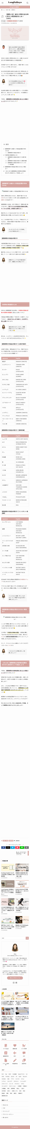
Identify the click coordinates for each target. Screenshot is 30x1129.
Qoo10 (12, 1076)
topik (20, 1076)
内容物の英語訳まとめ (11, 155)
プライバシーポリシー (8, 1114)
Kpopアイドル (21, 1074)
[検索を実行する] (27, 938)
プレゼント (17, 1083)
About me (5, 1105)
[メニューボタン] (2, 3)
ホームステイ (4, 1086)
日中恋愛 (4, 1090)
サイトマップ (6, 1111)
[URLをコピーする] (26, 847)
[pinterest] (16, 983)
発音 (24, 1090)
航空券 (3, 1093)
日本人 (8, 1090)
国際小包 (3, 200)
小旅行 (22, 1088)
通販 (7, 1093)
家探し (18, 1088)
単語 (8, 1088)
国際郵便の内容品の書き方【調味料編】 (17, 160)
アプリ (12, 1078)
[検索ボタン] (27, 3)
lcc (26, 1074)
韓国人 (15, 1093)
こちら (9, 645)
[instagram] (14, 983)
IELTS (10, 1074)
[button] (3, 847)
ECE (3, 1074)
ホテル (22, 1083)
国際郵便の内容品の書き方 (14, 152)
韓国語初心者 (4, 1095)
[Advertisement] (15, 122)
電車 (11, 1093)
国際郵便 (21, 21)
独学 (20, 1090)
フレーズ (11, 1083)
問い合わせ (5, 1117)
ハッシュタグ (23, 1081)
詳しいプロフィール (15, 978)
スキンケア (9, 1081)
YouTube (4, 1078)
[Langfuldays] (15, 3)
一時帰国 (19, 1086)
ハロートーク (4, 1083)
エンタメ (17, 1078)
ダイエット (16, 1081)
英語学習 (15, 21)
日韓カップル (15, 1090)
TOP (4, 1108)
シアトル (4, 1081)
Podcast (7, 1076)
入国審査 (4, 1088)
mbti (3, 1076)
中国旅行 (25, 1086)
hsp (6, 1074)
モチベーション (12, 1086)
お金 (8, 1078)
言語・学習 (10, 21)
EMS (2, 198)
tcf (16, 1076)
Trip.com (25, 1076)
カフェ (22, 1078)
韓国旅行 (20, 1093)
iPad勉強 (14, 1074)
